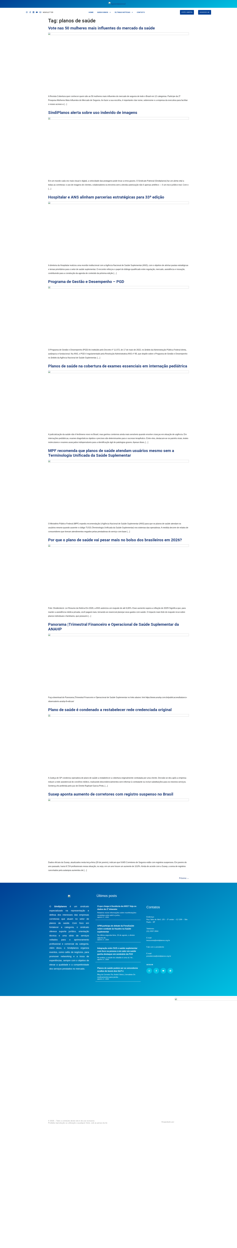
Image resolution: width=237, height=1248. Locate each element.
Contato (141, 12)
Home (91, 12)
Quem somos (102, 12)
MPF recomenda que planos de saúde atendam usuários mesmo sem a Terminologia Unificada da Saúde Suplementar (111, 453)
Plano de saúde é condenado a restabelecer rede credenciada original (110, 709)
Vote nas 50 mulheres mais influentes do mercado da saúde (101, 28)
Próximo (184, 878)
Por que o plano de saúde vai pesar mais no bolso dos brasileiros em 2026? (115, 540)
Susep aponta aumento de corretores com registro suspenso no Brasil (110, 794)
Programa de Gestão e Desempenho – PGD (86, 281)
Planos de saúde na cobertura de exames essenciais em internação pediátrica (117, 366)
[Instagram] (27, 12)
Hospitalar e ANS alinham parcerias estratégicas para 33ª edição (106, 197)
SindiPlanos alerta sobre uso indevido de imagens (92, 112)
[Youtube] (37, 12)
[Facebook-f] (30, 12)
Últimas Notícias (122, 12)
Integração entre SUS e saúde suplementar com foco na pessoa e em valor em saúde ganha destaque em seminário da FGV (117, 951)
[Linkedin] (33, 12)
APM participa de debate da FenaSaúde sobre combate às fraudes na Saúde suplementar (115, 929)
